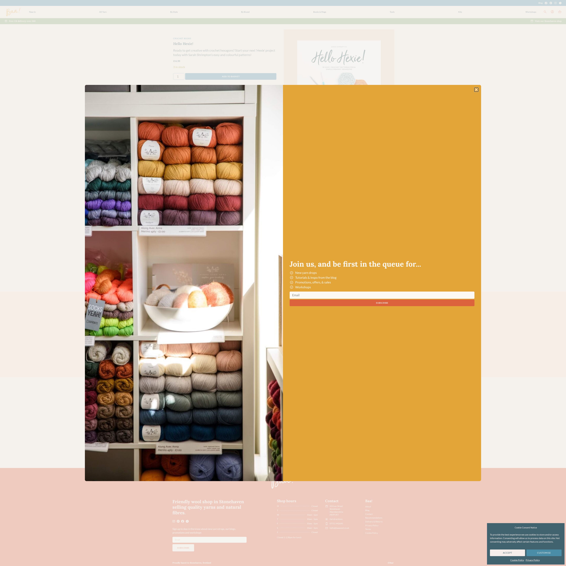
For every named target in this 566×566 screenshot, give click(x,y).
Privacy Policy (533, 560)
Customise (544, 552)
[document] (283, 283)
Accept (507, 552)
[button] (476, 90)
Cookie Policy (517, 560)
